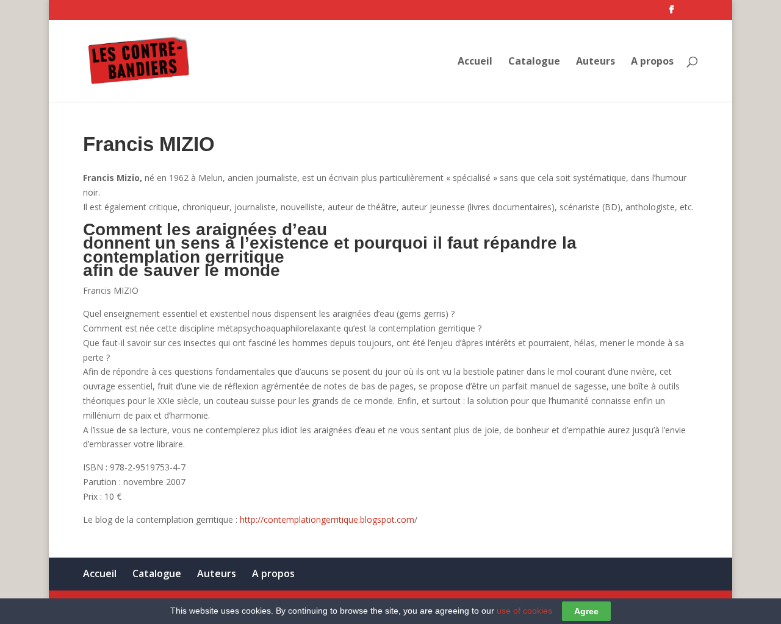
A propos (652, 62)
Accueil (475, 62)
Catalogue (534, 62)
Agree (586, 611)
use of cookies (524, 610)
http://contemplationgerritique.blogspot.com (327, 519)
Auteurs (595, 62)
